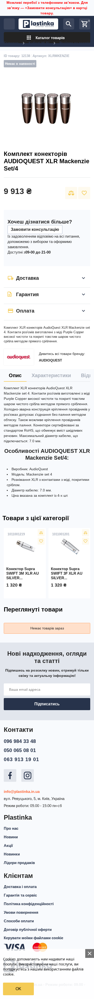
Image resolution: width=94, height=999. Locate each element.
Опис (15, 375)
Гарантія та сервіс (20, 895)
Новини (11, 837)
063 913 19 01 (21, 759)
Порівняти (71, 193)
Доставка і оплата (20, 886)
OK (18, 989)
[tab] (15, 375)
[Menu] (9, 24)
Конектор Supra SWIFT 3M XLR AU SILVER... (22, 573)
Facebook (10, 775)
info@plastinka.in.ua (22, 791)
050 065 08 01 (20, 750)
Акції (8, 845)
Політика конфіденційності (29, 904)
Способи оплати (19, 921)
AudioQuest (50, 360)
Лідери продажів (19, 863)
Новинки (12, 854)
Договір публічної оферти (28, 929)
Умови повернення (21, 912)
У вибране (84, 193)
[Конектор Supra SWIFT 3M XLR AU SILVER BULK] (25, 546)
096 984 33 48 (20, 741)
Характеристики (51, 375)
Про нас (11, 828)
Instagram (27, 775)
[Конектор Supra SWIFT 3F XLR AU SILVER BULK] (69, 546)
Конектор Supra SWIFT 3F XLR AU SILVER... (66, 573)
